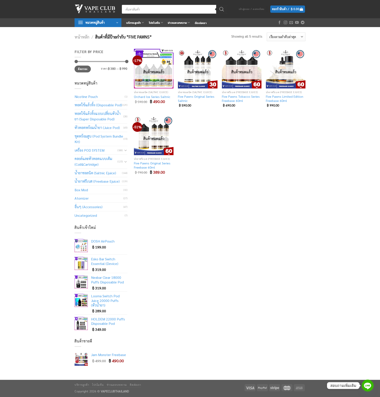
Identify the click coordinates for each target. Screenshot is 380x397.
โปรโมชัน (154, 23)
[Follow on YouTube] (297, 23)
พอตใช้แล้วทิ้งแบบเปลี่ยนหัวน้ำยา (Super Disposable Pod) (98, 116)
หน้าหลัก (82, 36)
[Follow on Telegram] (302, 23)
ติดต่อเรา (200, 23)
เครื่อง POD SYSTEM (89, 150)
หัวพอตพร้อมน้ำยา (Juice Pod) (97, 127)
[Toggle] (125, 150)
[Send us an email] (291, 23)
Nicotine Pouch (86, 96)
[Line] (368, 385)
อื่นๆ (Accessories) (88, 206)
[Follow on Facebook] (279, 23)
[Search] (221, 9)
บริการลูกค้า (133, 23)
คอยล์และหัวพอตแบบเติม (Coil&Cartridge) (93, 161)
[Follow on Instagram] (285, 23)
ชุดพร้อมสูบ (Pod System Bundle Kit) (99, 139)
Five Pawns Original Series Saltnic (196, 98)
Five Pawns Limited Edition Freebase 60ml (284, 98)
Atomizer (82, 198)
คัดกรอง (82, 69)
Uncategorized (86, 215)
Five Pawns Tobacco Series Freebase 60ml (241, 98)
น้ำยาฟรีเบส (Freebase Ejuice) (97, 181)
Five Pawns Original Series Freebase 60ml (152, 165)
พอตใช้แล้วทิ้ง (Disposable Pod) (98, 105)
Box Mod (81, 189)
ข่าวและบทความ (177, 23)
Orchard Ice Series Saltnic (152, 97)
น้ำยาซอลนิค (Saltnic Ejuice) (95, 173)
